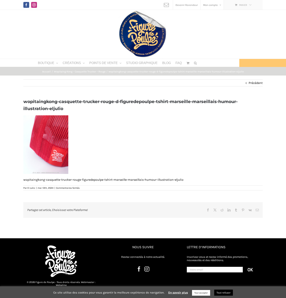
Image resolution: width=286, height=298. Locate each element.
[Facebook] (138, 268)
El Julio (31, 188)
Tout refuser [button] (224, 292)
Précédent (256, 83)
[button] (195, 63)
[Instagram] (146, 268)
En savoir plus (178, 292)
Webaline (61, 285)
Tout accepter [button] (201, 293)
